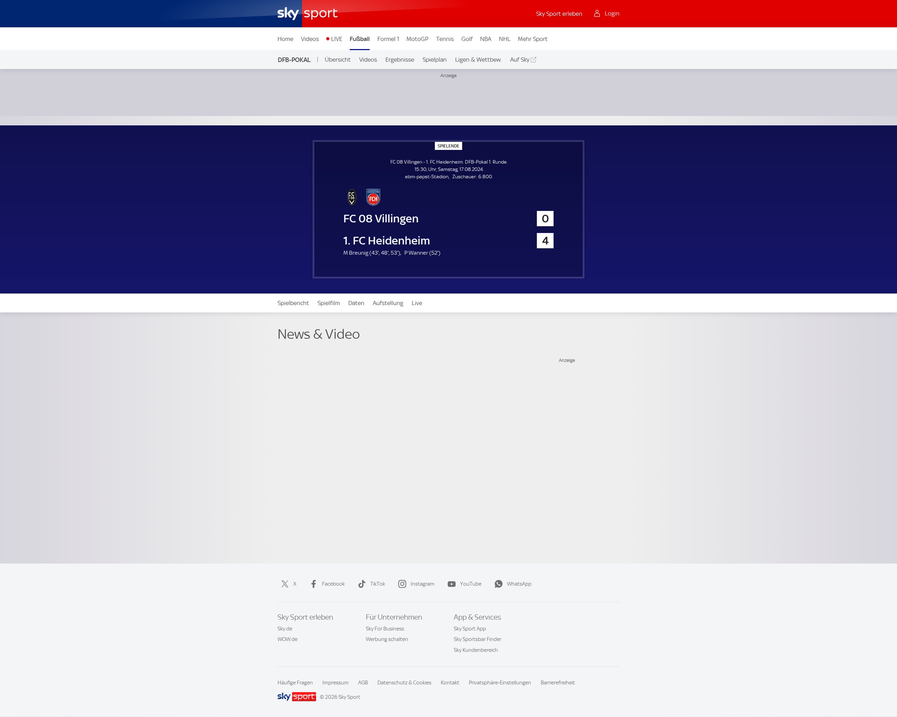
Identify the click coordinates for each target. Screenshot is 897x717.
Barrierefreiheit (558, 683)
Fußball (360, 38)
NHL (505, 38)
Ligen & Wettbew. (478, 59)
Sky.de (285, 629)
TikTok (377, 584)
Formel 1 (388, 38)
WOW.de (287, 639)
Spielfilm (328, 302)
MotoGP (417, 38)
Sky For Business (385, 629)
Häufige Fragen (295, 683)
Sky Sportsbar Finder (477, 639)
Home (285, 38)
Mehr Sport (533, 38)
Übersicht (338, 59)
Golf (467, 38)
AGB (363, 683)
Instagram (422, 584)
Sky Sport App (470, 629)
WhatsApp (519, 584)
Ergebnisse (399, 59)
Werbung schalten (387, 639)
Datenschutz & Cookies (404, 683)
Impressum (335, 683)
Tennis (445, 38)
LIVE (336, 38)
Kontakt (450, 683)
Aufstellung (388, 302)
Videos (310, 38)
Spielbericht (293, 302)
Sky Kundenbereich (476, 650)
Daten (356, 302)
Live (417, 302)
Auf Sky (519, 59)
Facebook (333, 584)
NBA (485, 38)
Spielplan (435, 59)
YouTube (470, 584)
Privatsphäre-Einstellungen (500, 683)
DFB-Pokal (294, 59)
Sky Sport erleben (559, 13)
